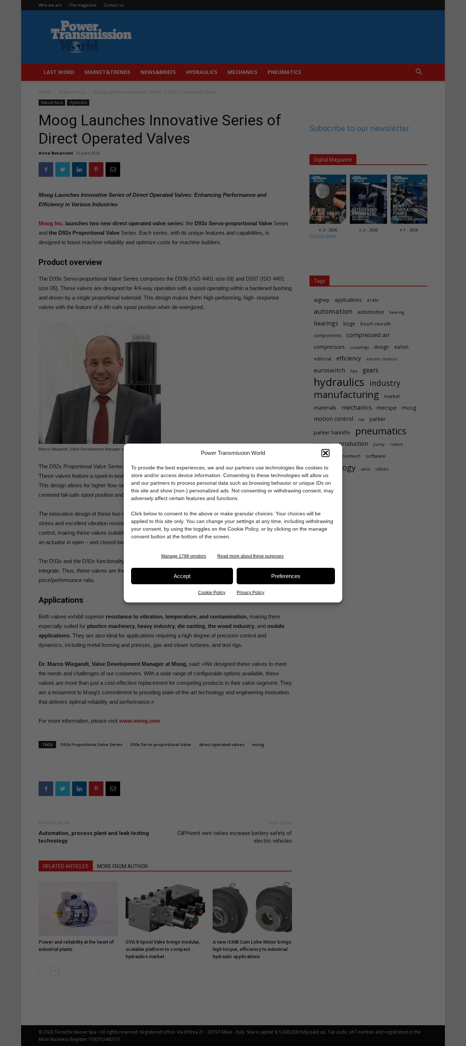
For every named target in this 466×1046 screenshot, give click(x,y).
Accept (182, 576)
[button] (325, 453)
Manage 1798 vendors (183, 556)
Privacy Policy (250, 592)
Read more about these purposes (250, 556)
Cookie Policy (211, 592)
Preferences (285, 576)
